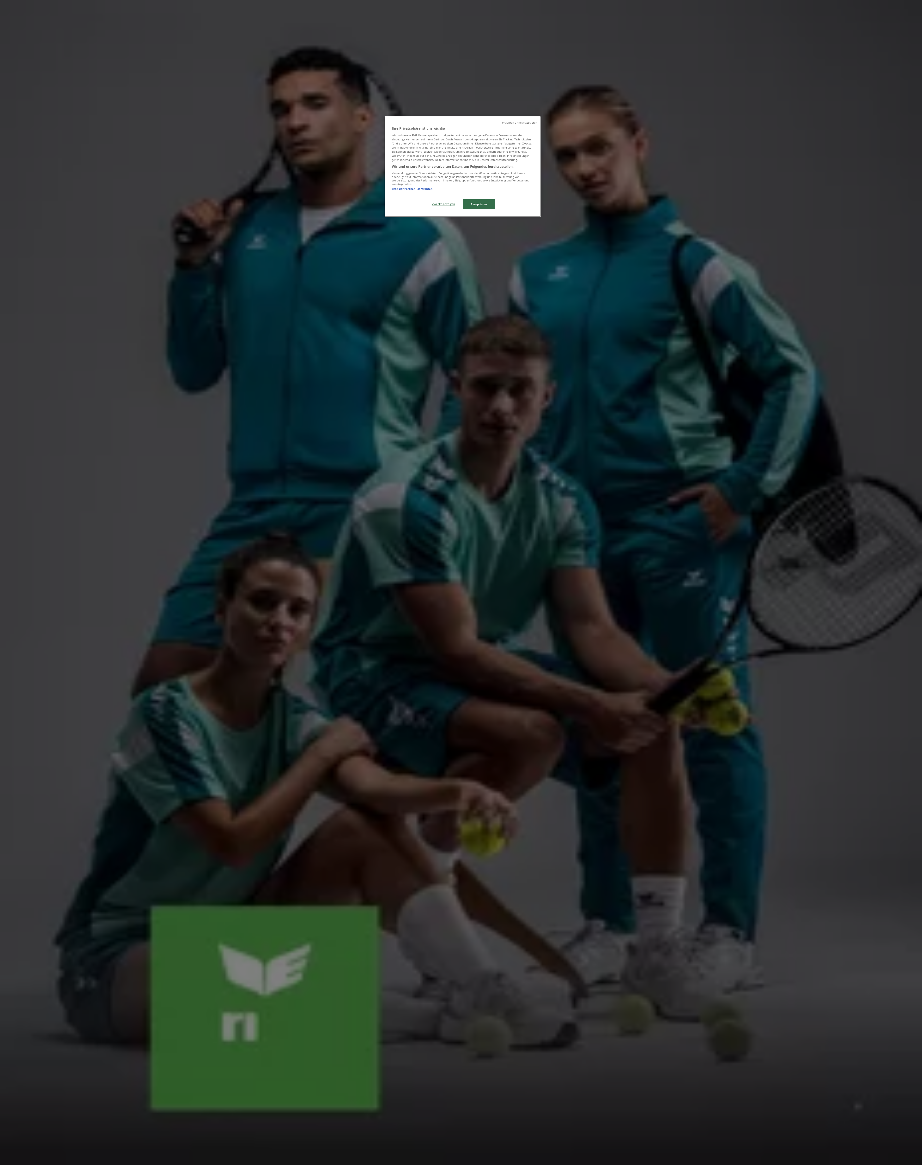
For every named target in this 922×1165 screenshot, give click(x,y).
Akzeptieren (479, 204)
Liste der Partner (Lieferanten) (413, 189)
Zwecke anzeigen (443, 204)
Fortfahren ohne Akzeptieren (519, 122)
